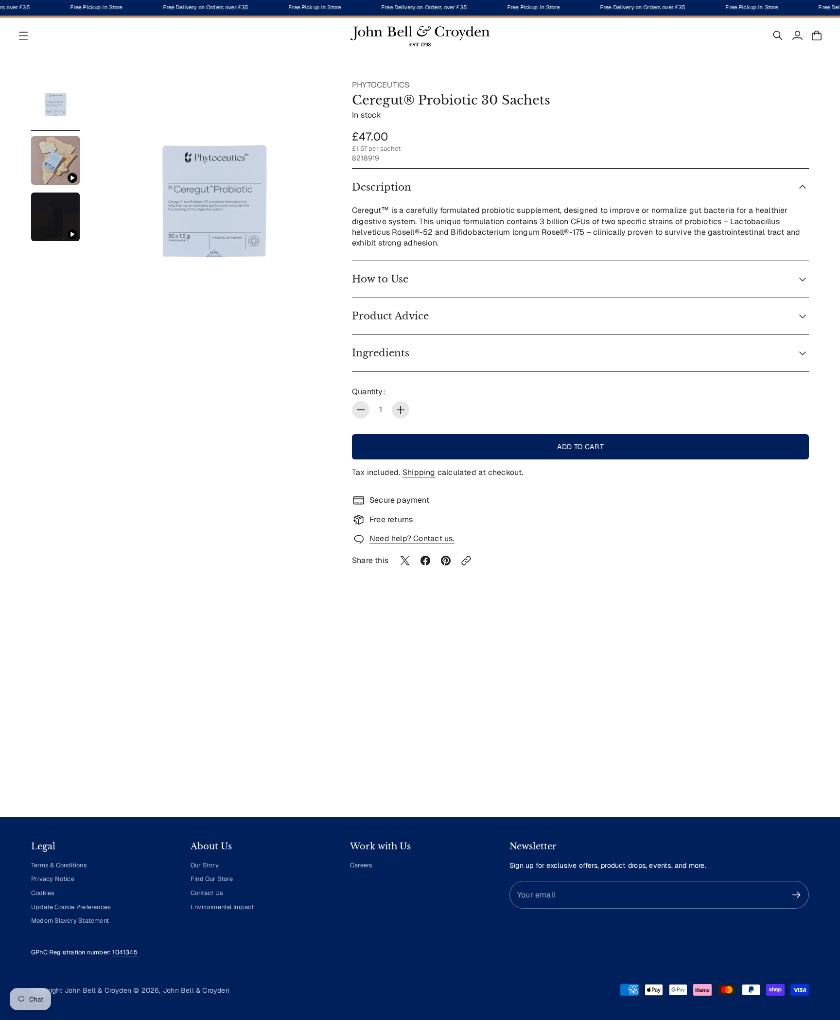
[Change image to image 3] (55, 217)
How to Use (380, 279)
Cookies (42, 893)
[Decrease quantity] (360, 410)
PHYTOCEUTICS (381, 85)
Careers (361, 865)
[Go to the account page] (797, 35)
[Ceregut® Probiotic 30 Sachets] (212, 199)
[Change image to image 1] (55, 104)
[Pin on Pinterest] (446, 560)
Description (381, 187)
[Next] (797, 719)
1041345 (124, 952)
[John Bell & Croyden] (420, 35)
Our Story (205, 865)
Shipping (419, 472)
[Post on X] (405, 560)
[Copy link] (466, 560)
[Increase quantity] (400, 410)
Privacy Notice (52, 879)
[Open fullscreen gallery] (314, 300)
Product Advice (390, 316)
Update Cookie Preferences (71, 907)
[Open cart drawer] (816, 35)
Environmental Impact (222, 907)
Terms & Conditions (59, 865)
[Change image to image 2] (55, 160)
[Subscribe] (796, 895)
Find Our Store (212, 879)
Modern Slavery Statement (70, 920)
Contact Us (207, 893)
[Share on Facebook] (425, 560)
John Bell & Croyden (196, 990)
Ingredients (380, 353)
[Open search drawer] (778, 35)
